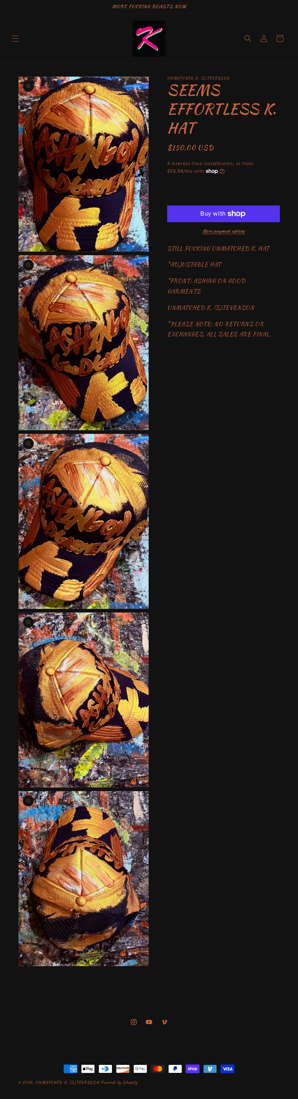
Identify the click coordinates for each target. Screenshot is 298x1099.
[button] (15, 38)
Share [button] (181, 357)
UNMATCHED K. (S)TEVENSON (67, 1082)
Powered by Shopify (119, 1082)
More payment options (223, 231)
